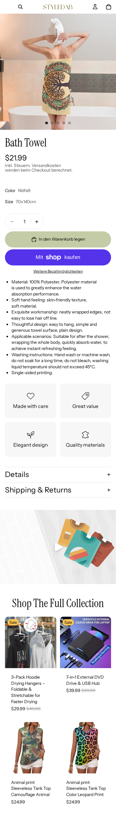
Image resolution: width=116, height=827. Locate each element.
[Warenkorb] (108, 7)
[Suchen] (20, 7)
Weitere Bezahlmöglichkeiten (58, 271)
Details (17, 474)
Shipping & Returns (38, 489)
